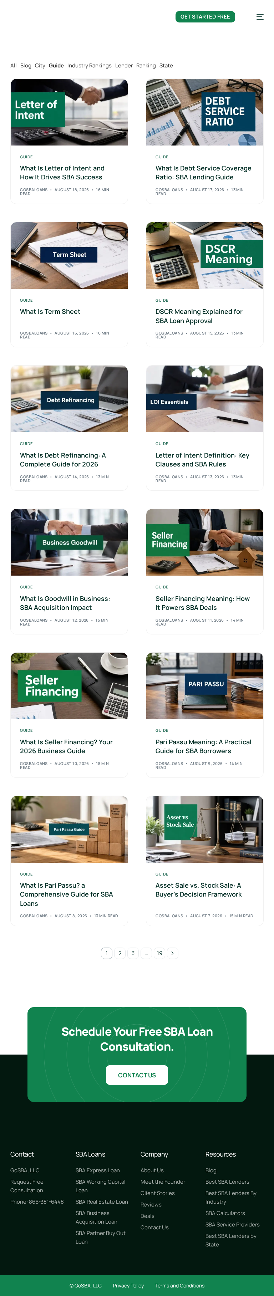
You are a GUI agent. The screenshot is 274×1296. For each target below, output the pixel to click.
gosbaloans (33, 189)
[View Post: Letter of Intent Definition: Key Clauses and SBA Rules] (204, 399)
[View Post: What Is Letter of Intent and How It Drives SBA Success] (69, 112)
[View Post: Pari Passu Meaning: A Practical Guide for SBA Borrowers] (204, 686)
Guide (56, 65)
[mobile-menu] (255, 16)
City (40, 65)
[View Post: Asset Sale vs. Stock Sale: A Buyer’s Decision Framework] (204, 829)
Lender (124, 65)
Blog (25, 65)
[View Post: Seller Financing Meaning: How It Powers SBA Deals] (204, 542)
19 (159, 953)
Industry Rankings (89, 65)
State (166, 65)
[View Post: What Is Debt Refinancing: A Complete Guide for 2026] (69, 399)
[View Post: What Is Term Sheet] (69, 255)
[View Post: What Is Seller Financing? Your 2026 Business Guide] (69, 686)
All (13, 65)
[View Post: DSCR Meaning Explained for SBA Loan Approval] (204, 255)
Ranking (146, 65)
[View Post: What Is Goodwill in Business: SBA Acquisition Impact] (69, 542)
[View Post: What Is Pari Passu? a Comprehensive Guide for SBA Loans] (69, 829)
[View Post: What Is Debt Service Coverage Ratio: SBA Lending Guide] (204, 112)
